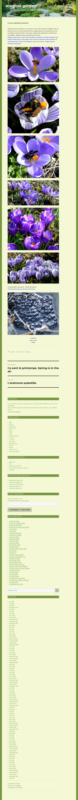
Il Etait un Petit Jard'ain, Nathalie (18, 566)
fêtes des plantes (14, 436)
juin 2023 (11, 601)
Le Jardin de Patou (14, 570)
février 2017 (12, 719)
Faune (11, 432)
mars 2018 (12, 694)
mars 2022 (12, 615)
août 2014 (12, 778)
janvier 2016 (12, 745)
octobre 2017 (12, 703)
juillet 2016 (12, 733)
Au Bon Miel (12, 531)
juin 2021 (11, 627)
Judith (12, 352)
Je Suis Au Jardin (14, 537)
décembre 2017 (13, 700)
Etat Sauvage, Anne (14, 560)
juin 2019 (11, 668)
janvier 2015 (12, 768)
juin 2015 (11, 758)
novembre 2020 (13, 641)
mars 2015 (12, 764)
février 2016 (12, 743)
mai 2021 (11, 629)
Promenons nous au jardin (16, 554)
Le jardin (11, 437)
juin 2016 (11, 735)
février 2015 (12, 766)
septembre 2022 (13, 607)
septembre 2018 (13, 686)
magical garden (21, 5)
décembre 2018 (13, 680)
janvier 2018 (12, 698)
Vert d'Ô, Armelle (13, 547)
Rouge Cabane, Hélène (15, 562)
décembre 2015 (13, 747)
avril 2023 (11, 605)
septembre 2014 (13, 776)
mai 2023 (11, 603)
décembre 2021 (13, 619)
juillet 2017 (12, 709)
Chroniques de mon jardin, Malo (18, 548)
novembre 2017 (13, 701)
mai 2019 (11, 670)
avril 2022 (11, 613)
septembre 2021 (13, 623)
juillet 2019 (12, 666)
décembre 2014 (13, 770)
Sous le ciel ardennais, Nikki (17, 523)
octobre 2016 (12, 727)
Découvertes (12, 428)
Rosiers (11, 445)
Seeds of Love (13, 449)
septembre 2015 (13, 752)
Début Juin (12, 462)
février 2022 (12, 617)
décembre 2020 (13, 639)
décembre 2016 (13, 723)
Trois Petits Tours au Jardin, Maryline (19, 568)
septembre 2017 (13, 705)
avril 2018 (11, 692)
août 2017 (12, 707)
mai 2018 (11, 690)
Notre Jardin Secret (14, 539)
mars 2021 (12, 633)
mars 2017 (12, 717)
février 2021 (12, 635)
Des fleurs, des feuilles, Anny (17, 556)
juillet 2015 (12, 756)
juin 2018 (11, 688)
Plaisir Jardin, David (14, 545)
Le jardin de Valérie (14, 521)
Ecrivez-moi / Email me (14, 411)
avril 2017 (11, 715)
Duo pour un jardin (14, 543)
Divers (11, 430)
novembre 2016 (13, 725)
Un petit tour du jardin (15, 466)
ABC (10, 422)
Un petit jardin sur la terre (16, 584)
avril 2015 (11, 762)
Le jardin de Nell (13, 582)
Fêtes (10, 434)
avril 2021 (11, 631)
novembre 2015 (13, 749)
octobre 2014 (12, 774)
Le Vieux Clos (13, 529)
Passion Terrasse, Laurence (17, 564)
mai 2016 (11, 737)
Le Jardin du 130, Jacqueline (17, 578)
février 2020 (12, 654)
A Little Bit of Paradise (15, 535)
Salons (11, 447)
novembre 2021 (13, 621)
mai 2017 (11, 713)
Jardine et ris (12, 552)
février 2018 (12, 696)
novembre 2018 (13, 682)
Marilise (11, 480)
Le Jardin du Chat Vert (15, 533)
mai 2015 (11, 760)
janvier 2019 (12, 678)
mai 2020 (11, 649)
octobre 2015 (12, 751)
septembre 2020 (13, 645)
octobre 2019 (12, 660)
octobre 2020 (12, 643)
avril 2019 (11, 672)
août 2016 (12, 731)
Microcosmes (13, 550)
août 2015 (12, 754)
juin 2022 (11, 609)
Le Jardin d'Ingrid (13, 572)
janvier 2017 (12, 721)
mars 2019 (12, 674)
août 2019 (12, 664)
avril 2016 (11, 739)
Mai (10, 464)
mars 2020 (12, 652)
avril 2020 (11, 650)
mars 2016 (12, 741)
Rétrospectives (13, 443)
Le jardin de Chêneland (15, 525)
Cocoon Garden (13, 574)
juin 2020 (11, 647)
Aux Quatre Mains (14, 576)
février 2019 (12, 676)
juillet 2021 (12, 625)
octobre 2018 (12, 684)
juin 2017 (11, 711)
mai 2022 (11, 611)
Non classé (12, 441)
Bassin (11, 424)
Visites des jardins (14, 451)
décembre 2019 (13, 656)
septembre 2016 (13, 729)
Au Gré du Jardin (13, 541)
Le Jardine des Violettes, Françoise (19, 580)
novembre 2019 (13, 658)
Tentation (11, 470)
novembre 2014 (13, 772)
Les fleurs (27, 352)
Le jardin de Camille (14, 558)
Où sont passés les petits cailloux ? (19, 468)
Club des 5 (12, 426)
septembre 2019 (13, 662)
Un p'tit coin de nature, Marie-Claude (19, 527)
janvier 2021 (12, 637)
